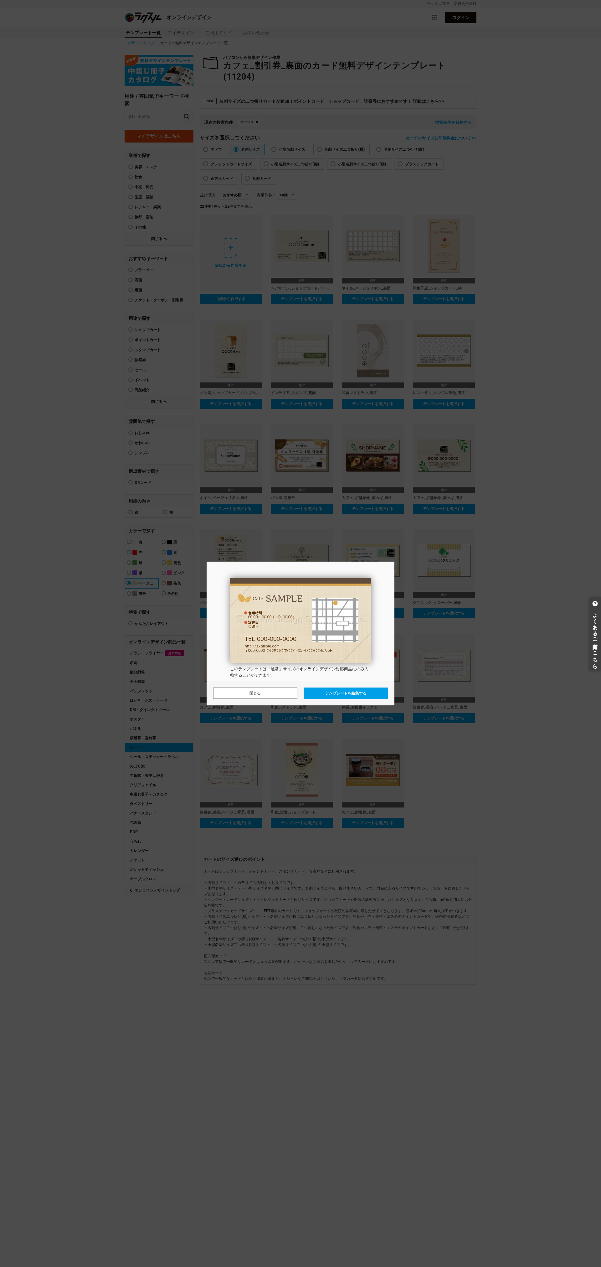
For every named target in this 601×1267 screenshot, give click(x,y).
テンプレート (250, 669)
